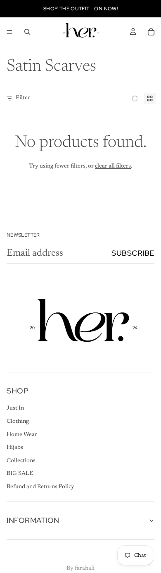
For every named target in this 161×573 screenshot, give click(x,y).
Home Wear (22, 434)
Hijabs (15, 448)
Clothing (18, 421)
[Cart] (151, 32)
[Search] (27, 32)
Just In (15, 408)
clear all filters (113, 166)
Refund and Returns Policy (40, 487)
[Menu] (9, 31)
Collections (21, 460)
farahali (85, 568)
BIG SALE (20, 474)
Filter (23, 98)
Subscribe (132, 253)
